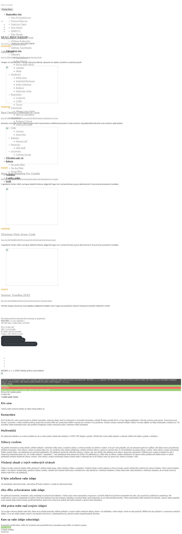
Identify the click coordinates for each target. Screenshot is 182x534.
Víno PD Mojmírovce (21, 17)
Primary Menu (7, 9)
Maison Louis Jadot (25, 111)
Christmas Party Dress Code (18, 234)
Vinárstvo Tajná (18, 24)
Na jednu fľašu (18, 164)
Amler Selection (23, 84)
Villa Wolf (20, 148)
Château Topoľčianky (21, 47)
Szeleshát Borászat (25, 81)
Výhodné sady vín (14, 158)
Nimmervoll (21, 141)
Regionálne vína (13, 14)
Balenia (9, 161)
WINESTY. (16, 31)
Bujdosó (20, 87)
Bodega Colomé (24, 121)
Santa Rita (21, 134)
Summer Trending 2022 (15, 295)
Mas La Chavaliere (25, 114)
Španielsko (16, 94)
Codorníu (20, 98)
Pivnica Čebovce (19, 21)
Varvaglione (22, 57)
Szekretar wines (24, 91)
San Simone (21, 61)
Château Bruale (23, 154)
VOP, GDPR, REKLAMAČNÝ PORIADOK (19, 344)
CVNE (19, 101)
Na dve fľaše (17, 168)
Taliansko (15, 54)
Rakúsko (15, 138)
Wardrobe (5, 228)
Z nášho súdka (13, 178)
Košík (8, 181)
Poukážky (10, 174)
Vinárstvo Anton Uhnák (22, 37)
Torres (19, 104)
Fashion (4, 289)
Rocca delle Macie (25, 64)
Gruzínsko (16, 151)
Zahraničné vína (13, 51)
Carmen (20, 131)
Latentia (20, 67)
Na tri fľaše (16, 171)
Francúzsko (16, 108)
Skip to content (7, 5)
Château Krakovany (20, 41)
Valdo (19, 71)
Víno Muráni (17, 34)
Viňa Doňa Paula (24, 124)
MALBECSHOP (16, 240)
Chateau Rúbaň (18, 44)
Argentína (16, 118)
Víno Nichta (16, 27)
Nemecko (15, 144)
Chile (13, 128)
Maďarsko (16, 74)
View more (65, 382)
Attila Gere (21, 77)
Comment (39, 240)
